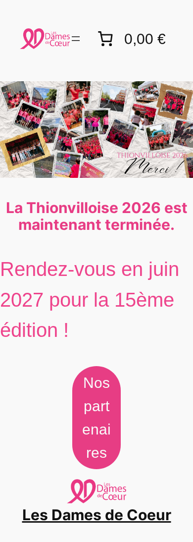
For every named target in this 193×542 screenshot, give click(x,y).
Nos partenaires (96, 417)
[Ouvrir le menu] (76, 39)
